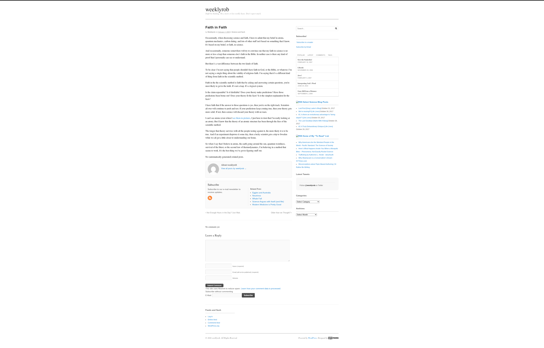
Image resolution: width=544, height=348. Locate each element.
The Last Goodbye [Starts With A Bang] (313, 121)
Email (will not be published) (245, 272)
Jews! (300, 75)
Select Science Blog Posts (315, 102)
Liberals (301, 67)
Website (235, 278)
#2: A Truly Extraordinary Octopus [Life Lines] (315, 126)
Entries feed (212, 320)
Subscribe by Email (303, 47)
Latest (310, 55)
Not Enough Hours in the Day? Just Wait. (223, 213)
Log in (210, 317)
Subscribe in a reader (305, 42)
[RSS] (210, 198)
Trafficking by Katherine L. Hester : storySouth (315, 155)
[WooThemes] (333, 338)
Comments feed (214, 323)
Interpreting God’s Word (307, 83)
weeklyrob (217, 9)
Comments (320, 55)
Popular (301, 55)
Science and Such (238, 32)
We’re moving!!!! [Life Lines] (309, 111)
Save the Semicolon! (305, 59)
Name (238, 266)
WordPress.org (213, 326)
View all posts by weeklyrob (233, 168)
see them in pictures (241, 117)
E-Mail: (208, 295)
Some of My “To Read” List (316, 136)
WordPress (312, 338)
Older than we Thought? (281, 213)
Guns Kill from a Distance (307, 91)
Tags (330, 55)
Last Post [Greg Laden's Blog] (309, 108)
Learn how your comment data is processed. (261, 288)
